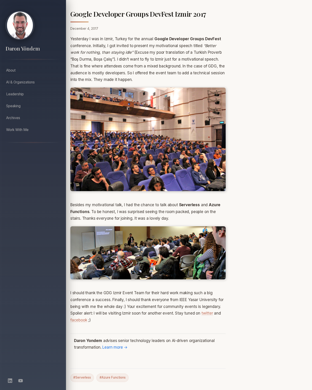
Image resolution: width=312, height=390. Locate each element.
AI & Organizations (20, 82)
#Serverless (82, 377)
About (11, 70)
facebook (78, 320)
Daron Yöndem (22, 48)
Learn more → (114, 347)
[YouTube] (20, 380)
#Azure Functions (113, 377)
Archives (13, 118)
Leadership (15, 94)
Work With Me (17, 130)
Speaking (13, 106)
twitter (207, 313)
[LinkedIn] (10, 380)
